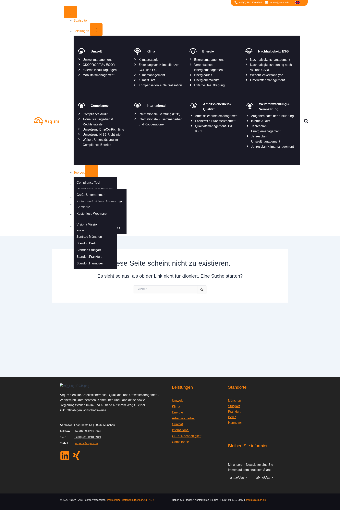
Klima (176, 406)
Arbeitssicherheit (183, 418)
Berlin (232, 417)
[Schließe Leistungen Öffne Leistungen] (96, 29)
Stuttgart (234, 406)
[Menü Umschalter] (70, 12)
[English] (297, 2)
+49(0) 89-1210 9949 (87, 437)
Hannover (235, 422)
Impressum (113, 499)
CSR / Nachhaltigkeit (186, 436)
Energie (177, 412)
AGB (151, 499)
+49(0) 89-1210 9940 (88, 431)
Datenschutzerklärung (134, 499)
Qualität (177, 424)
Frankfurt (234, 411)
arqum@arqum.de (86, 443)
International (180, 430)
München (234, 400)
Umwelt (177, 400)
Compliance (180, 442)
